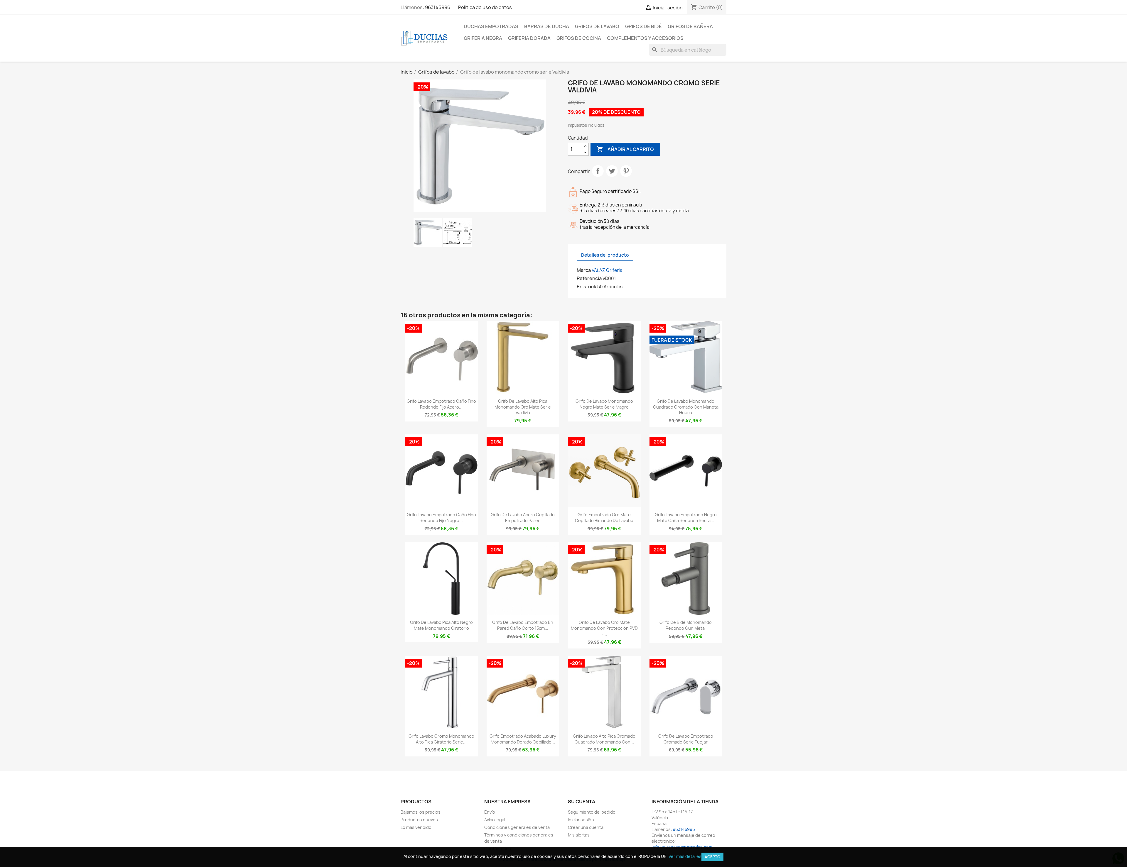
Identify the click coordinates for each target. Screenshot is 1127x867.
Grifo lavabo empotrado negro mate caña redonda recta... (686, 517)
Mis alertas (579, 835)
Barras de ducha (546, 26)
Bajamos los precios (421, 812)
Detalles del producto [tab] (605, 255)
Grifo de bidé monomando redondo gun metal (685, 625)
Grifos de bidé (643, 26)
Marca (584, 270)
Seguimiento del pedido (591, 812)
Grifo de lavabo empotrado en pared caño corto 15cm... (522, 625)
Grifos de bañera (690, 26)
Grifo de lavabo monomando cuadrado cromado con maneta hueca (685, 407)
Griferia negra (483, 38)
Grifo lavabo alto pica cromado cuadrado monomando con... (604, 739)
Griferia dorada (529, 38)
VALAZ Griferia (607, 270)
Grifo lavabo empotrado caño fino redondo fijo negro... (441, 517)
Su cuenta (581, 801)
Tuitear (612, 171)
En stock (586, 286)
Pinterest (626, 171)
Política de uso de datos (485, 7)
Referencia (589, 278)
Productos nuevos (419, 819)
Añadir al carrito (625, 149)
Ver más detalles (685, 856)
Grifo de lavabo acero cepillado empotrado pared (523, 517)
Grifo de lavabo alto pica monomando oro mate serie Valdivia (523, 407)
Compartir (598, 171)
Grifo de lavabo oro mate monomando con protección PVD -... (604, 628)
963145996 (437, 7)
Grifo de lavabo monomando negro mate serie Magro (604, 404)
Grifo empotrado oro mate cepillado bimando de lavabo (604, 517)
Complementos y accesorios (645, 38)
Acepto (712, 856)
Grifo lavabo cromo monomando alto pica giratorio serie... (441, 739)
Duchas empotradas (491, 26)
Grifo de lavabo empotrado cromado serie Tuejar (685, 739)
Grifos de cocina (578, 38)
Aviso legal (494, 819)
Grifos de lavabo (597, 26)
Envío (489, 812)
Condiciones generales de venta (517, 827)
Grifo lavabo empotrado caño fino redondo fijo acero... (441, 404)
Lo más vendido (416, 827)
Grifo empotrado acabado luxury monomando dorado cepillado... (523, 739)
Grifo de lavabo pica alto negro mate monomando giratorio (441, 625)
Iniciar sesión (581, 819)
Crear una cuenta (585, 827)
